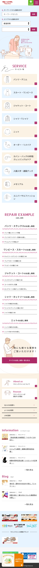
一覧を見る (29, 469)
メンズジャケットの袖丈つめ (13, 280)
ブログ (20, 481)
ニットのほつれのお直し (12, 332)
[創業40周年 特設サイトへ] (12, 560)
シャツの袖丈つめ (10, 312)
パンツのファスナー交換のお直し (15, 237)
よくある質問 (8, 410)
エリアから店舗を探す (11, 19)
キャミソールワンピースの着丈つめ (15, 256)
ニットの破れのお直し (11, 327)
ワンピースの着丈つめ (11, 265)
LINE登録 (7, 415)
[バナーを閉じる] (22, 553)
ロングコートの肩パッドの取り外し (15, 289)
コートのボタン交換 (10, 284)
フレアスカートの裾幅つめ (12, 261)
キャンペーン (21, 434)
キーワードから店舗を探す (13, 10)
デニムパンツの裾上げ (11, 242)
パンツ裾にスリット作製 (12, 233)
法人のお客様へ (9, 405)
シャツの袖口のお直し (11, 304)
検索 (33, 14)
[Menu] (36, 2)
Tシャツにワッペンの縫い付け (14, 308)
